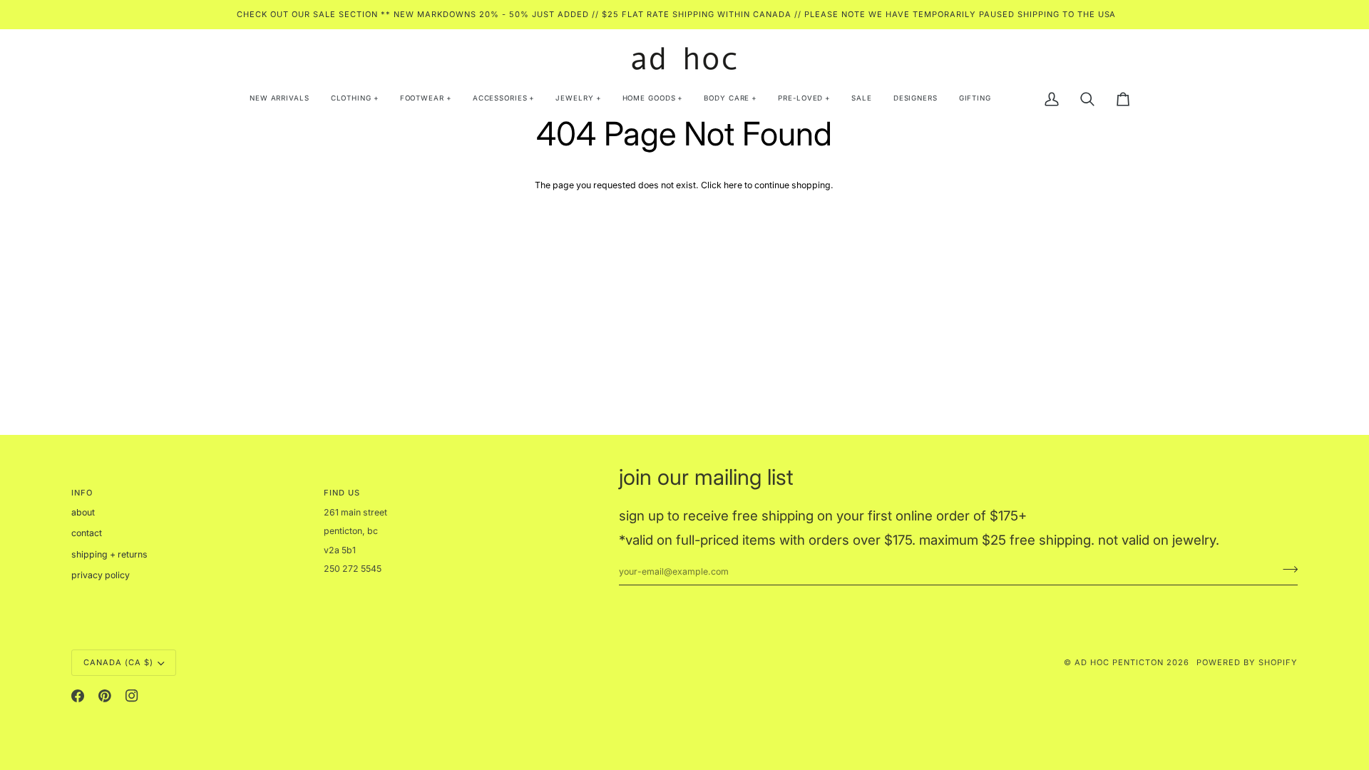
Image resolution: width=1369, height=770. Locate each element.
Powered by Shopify (1247, 662)
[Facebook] (77, 695)
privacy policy (100, 575)
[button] (354, 99)
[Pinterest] (104, 695)
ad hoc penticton (1119, 662)
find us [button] (342, 493)
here (733, 185)
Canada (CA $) (118, 662)
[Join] (1286, 569)
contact (86, 533)
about (83, 512)
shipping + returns (109, 554)
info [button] (82, 493)
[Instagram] (131, 695)
